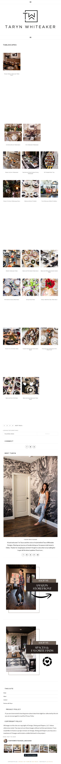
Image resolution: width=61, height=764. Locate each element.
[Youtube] (37, 554)
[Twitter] (34, 554)
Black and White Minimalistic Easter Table (49, 271)
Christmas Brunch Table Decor (13, 144)
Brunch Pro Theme (24, 761)
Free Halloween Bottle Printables (49, 201)
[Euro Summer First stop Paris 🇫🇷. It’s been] (53, 748)
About (4, 696)
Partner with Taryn (7, 703)
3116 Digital (49, 761)
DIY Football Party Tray (49, 172)
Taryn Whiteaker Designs (30, 19)
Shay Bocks (35, 761)
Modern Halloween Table (12, 270)
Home (4, 693)
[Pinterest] (34, 446)
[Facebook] (26, 446)
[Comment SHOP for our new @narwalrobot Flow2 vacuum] (44, 748)
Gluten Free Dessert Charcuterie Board (30, 349)
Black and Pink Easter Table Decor (30, 270)
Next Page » (19, 425)
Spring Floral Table (30, 299)
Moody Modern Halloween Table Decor (11, 74)
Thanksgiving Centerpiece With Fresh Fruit (49, 349)
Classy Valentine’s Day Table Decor (49, 299)
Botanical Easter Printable (30, 201)
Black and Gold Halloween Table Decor (30, 399)
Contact (5, 699)
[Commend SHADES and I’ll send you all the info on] (8, 748)
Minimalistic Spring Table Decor (11, 299)
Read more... (39, 550)
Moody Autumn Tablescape (11, 172)
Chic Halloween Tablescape (31, 144)
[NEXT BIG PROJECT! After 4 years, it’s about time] (26, 748)
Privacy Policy (29, 716)
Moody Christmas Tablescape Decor (11, 201)
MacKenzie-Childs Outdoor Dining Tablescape (31, 173)
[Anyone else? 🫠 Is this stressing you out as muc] (35, 748)
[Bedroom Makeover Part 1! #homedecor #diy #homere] (17, 748)
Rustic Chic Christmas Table (11, 348)
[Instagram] (30, 446)
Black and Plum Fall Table (12, 398)
